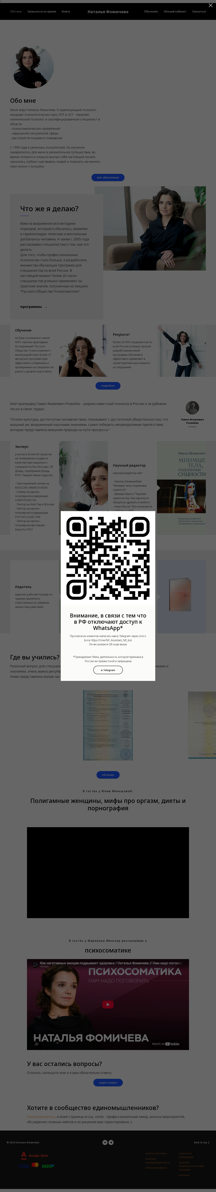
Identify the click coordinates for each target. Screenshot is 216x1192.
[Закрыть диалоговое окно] (210, 5)
